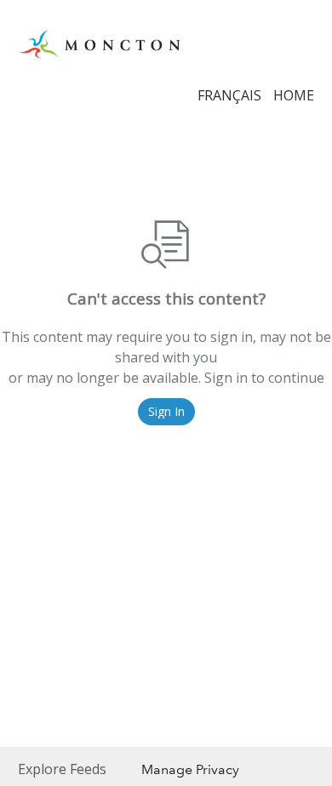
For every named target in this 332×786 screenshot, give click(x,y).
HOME (293, 95)
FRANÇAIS (229, 95)
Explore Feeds (62, 769)
